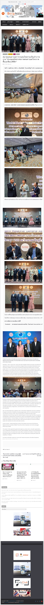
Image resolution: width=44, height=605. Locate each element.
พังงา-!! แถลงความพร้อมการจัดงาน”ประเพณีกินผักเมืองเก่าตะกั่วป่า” (7, 474)
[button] (13, 22)
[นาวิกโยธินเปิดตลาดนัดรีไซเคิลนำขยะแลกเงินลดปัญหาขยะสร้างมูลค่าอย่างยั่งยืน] (36, 464)
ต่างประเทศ (5, 24)
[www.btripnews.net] (22, 6)
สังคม (14, 54)
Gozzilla (10, 64)
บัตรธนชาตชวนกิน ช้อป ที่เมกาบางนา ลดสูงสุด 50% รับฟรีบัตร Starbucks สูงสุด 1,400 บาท (22, 475)
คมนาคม (11, 24)
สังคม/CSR (18, 24)
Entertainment (25, 21)
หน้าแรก (4, 21)
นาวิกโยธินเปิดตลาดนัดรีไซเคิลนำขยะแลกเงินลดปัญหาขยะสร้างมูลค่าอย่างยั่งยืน (36, 475)
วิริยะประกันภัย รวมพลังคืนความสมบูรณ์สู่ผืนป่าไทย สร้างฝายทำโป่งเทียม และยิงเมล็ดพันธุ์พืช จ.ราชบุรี (12, 455)
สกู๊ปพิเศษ (39, 21)
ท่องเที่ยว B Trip (26, 24)
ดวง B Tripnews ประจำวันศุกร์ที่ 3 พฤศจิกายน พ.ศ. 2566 (32, 454)
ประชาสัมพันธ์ (10, 54)
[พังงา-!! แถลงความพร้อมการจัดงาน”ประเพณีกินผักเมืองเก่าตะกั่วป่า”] (8, 464)
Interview (34, 21)
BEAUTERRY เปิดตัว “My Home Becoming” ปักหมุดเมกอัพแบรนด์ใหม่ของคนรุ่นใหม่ (16, 490)
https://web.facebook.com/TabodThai (10, 438)
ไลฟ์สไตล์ (17, 21)
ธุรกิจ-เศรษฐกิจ (10, 21)
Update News (5, 54)
